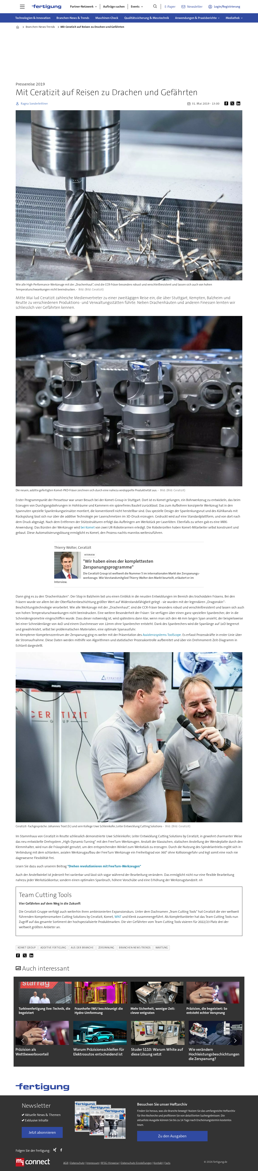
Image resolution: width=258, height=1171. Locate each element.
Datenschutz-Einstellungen (136, 1163)
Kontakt (158, 1163)
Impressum (92, 1163)
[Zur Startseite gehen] (46, 7)
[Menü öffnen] (22, 7)
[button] (23, 1040)
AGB (65, 1163)
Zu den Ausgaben (172, 1136)
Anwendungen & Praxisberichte (196, 18)
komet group (27, 947)
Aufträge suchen (114, 7)
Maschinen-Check (106, 18)
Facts (167, 1163)
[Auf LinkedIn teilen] (239, 103)
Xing (56, 1150)
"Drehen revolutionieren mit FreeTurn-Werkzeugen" (104, 866)
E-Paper (170, 7)
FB (62, 1150)
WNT (117, 917)
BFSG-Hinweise (110, 1163)
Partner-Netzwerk (81, 7)
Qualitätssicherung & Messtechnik (146, 18)
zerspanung (106, 947)
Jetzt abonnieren (42, 1132)
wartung (161, 947)
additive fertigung (53, 947)
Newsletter (194, 7)
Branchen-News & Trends (72, 18)
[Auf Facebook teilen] (227, 103)
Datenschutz (77, 1163)
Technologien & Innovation (32, 18)
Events (135, 7)
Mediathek (233, 18)
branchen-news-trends (135, 947)
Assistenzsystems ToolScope (162, 635)
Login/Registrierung (227, 7)
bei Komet (88, 527)
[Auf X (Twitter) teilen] (233, 103)
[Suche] (155, 6)
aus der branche (82, 947)
